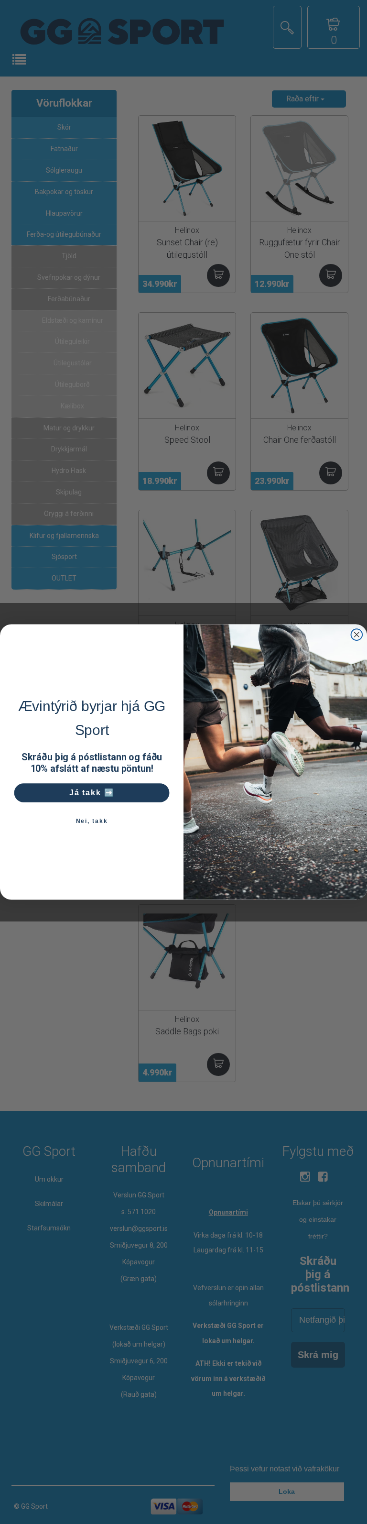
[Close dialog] (357, 634)
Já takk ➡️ (92, 793)
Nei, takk (92, 821)
